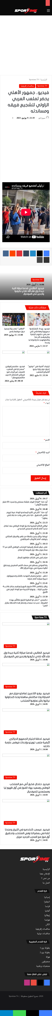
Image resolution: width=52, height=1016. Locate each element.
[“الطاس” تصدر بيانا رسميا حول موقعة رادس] (13, 319)
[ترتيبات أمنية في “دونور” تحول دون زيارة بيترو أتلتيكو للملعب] (38, 357)
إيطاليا (47, 915)
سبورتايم (42, 118)
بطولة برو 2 (45, 953)
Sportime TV (34, 80)
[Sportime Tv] (26, 10)
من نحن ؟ (45, 878)
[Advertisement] (26, 44)
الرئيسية (44, 80)
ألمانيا (47, 911)
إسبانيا (47, 897)
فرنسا (47, 906)
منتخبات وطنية (43, 966)
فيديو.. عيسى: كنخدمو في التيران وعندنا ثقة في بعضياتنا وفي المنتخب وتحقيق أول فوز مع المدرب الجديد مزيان (27, 833)
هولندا (47, 920)
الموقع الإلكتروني (43, 465)
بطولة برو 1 (45, 948)
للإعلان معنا (45, 874)
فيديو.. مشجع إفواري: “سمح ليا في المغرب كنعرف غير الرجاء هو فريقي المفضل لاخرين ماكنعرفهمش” (15, 372)
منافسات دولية (43, 934)
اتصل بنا (46, 883)
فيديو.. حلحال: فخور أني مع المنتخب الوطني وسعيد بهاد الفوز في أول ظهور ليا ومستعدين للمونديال (27, 788)
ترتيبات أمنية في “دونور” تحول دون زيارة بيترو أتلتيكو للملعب (39, 369)
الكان (47, 925)
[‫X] (40, 253)
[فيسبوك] (46, 253)
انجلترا (47, 902)
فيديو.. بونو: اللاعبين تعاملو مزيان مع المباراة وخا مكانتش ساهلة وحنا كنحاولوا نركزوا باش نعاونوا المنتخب (27, 697)
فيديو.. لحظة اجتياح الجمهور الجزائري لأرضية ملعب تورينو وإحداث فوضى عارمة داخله (27, 742)
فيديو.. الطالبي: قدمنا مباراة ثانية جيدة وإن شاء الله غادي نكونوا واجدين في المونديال (28, 291)
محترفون (46, 962)
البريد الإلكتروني (43, 452)
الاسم (47, 440)
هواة (48, 957)
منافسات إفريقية (27, 86)
